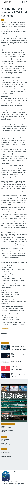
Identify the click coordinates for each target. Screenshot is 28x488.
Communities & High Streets (7, 456)
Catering (3, 451)
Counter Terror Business (6, 444)
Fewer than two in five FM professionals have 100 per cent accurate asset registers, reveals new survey (13, 348)
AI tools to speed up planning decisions (18, 375)
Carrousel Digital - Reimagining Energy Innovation (16, 369)
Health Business (4, 440)
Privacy (3, 431)
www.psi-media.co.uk (14, 484)
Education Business (5, 439)
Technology (4, 333)
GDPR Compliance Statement (7, 430)
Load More (14, 463)
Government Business (6, 442)
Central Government (5, 452)
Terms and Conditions (5, 433)
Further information (5, 328)
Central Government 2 (5, 453)
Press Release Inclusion (6, 427)
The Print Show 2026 (16, 361)
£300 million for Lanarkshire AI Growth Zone (19, 355)
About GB (3, 426)
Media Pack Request (5, 429)
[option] (14, 403)
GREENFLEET (4, 443)
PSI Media (3, 446)
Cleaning (3, 455)
